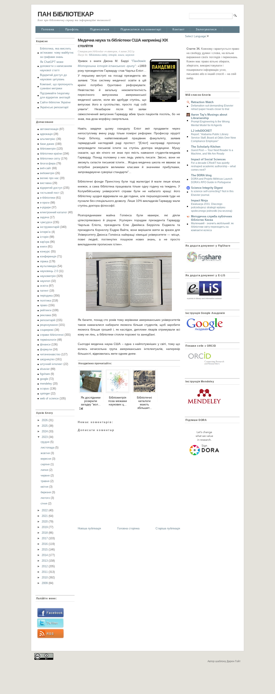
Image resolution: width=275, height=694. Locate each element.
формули (46, 349)
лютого (46, 497)
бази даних (47, 143)
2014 (45, 555)
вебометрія (47, 173)
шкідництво (47, 359)
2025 (45, 425)
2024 (45, 431)
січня (44, 503)
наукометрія (48, 276)
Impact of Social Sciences (208, 159)
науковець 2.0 (49, 271)
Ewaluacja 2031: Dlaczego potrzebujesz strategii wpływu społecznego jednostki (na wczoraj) (211, 207)
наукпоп (45, 281)
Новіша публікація (89, 528)
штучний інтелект (51, 364)
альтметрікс (47, 139)
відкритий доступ (51, 187)
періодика (46, 295)
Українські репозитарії (54, 107)
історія (44, 236)
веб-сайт (45, 168)
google (44, 378)
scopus (44, 388)
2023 (45, 437)
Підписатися (99, 29)
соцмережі (46, 329)
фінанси (45, 344)
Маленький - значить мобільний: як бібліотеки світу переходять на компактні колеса (212, 227)
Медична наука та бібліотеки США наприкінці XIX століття (123, 43)
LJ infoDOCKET (201, 130)
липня (45, 469)
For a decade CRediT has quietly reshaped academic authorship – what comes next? (213, 166)
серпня (45, 464)
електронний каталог (53, 212)
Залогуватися (206, 29)
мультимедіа (48, 266)
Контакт (179, 29)
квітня (45, 486)
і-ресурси (46, 222)
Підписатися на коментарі (141, 29)
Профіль (72, 29)
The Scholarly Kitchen (205, 146)
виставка (46, 183)
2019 (45, 527)
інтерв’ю (45, 231)
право (43, 305)
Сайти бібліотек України (55, 102)
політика (45, 300)
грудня (45, 442)
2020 (45, 521)
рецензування (49, 324)
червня (45, 475)
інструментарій (49, 227)
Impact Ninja (199, 200)
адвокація (46, 134)
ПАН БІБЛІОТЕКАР (65, 14)
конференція (48, 256)
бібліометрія (48, 148)
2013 (45, 560)
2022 (45, 510)
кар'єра (44, 241)
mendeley (46, 383)
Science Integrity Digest (207, 187)
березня (46, 492)
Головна (47, 29)
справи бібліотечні (52, 334)
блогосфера (47, 163)
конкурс (45, 251)
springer (45, 393)
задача (44, 217)
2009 (45, 583)
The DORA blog (201, 175)
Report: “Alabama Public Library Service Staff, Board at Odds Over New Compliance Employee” (213, 138)
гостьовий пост (50, 192)
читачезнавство (50, 354)
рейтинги (45, 310)
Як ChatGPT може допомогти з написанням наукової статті (56, 66)
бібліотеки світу (50, 158)
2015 (45, 549)
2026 (45, 420)
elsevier (45, 369)
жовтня (46, 453)
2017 (45, 538)
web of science (49, 398)
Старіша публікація (168, 528)
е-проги (44, 202)
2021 (45, 516)
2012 (45, 566)
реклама (45, 315)
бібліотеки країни (51, 153)
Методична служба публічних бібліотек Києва (211, 218)
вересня (46, 458)
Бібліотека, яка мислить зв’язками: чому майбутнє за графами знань (57, 53)
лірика (44, 261)
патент (44, 290)
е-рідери (45, 207)
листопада (48, 447)
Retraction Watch (202, 102)
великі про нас (49, 178)
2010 (45, 577)
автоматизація (49, 129)
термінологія (48, 339)
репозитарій (47, 320)
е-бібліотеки (47, 197)
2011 (45, 571)
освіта (44, 285)
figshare (45, 374)
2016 (45, 544)
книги (43, 246)
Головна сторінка (128, 528)
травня (45, 481)
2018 (45, 532)
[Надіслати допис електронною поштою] (80, 408)
